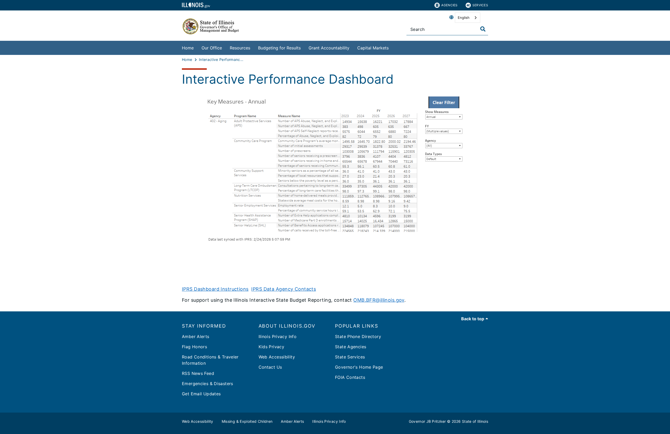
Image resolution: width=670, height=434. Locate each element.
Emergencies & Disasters (207, 383)
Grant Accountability (329, 47)
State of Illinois (475, 421)
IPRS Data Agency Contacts (283, 289)
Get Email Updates (201, 393)
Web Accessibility (277, 356)
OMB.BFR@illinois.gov (378, 300)
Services (480, 5)
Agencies (449, 5)
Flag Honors (194, 346)
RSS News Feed (198, 373)
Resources (240, 47)
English (464, 17)
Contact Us (270, 367)
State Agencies (350, 346)
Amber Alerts (195, 336)
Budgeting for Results (279, 47)
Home (188, 47)
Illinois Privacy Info (329, 421)
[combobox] (467, 18)
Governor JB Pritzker (427, 421)
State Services (350, 356)
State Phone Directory (358, 336)
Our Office (212, 47)
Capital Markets (373, 47)
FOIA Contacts (350, 377)
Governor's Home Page (359, 367)
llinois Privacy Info (278, 336)
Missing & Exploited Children (247, 421)
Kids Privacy (271, 346)
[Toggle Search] (482, 29)
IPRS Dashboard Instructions (215, 289)
